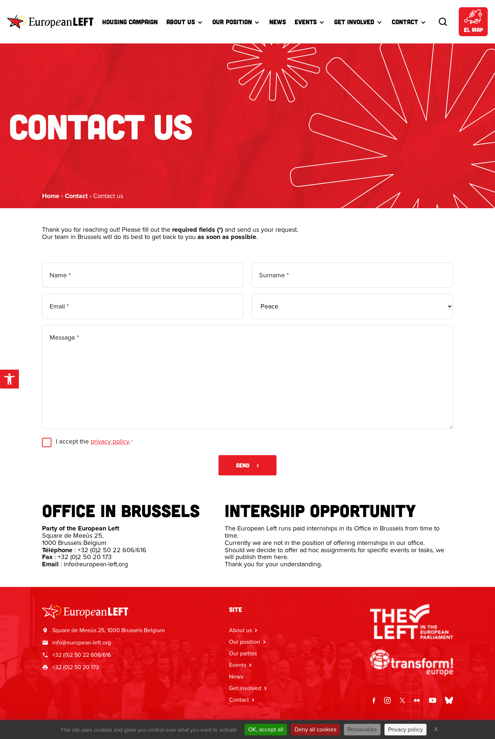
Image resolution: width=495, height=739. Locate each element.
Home (50, 196)
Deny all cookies (315, 729)
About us (180, 21)
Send (242, 465)
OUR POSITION (232, 21)
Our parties (243, 653)
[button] (9, 379)
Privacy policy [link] (405, 729)
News (277, 21)
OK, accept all (265, 729)
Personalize (362, 729)
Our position (244, 642)
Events (306, 21)
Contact (405, 21)
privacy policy (110, 441)
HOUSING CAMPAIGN (130, 21)
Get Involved (354, 21)
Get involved (245, 688)
